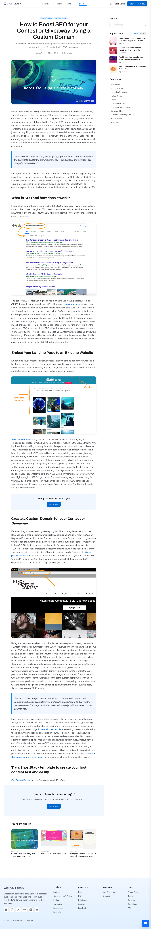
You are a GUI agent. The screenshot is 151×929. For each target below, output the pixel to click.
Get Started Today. (21, 780)
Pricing (59, 3)
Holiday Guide (116, 96)
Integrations (58, 908)
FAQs (80, 896)
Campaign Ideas (117, 111)
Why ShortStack (109, 892)
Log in (110, 4)
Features (46, 3)
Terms (130, 896)
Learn (81, 3)
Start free (53, 504)
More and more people (49, 729)
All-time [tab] (143, 33)
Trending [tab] (135, 33)
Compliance (133, 904)
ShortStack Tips (117, 88)
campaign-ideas (61, 18)
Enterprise (57, 912)
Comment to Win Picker (62, 896)
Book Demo (120, 3)
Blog (80, 892)
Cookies (131, 900)
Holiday (114, 100)
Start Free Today (137, 3)
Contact (106, 896)
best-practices (46, 18)
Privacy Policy (133, 892)
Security (81, 904)
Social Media (116, 84)
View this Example (20, 439)
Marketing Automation (119, 92)
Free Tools (82, 908)
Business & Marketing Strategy (122, 115)
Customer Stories (118, 103)
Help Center (83, 900)
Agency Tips (115, 122)
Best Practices (116, 118)
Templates (71, 3)
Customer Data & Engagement (123, 107)
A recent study (72, 304)
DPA (129, 908)
